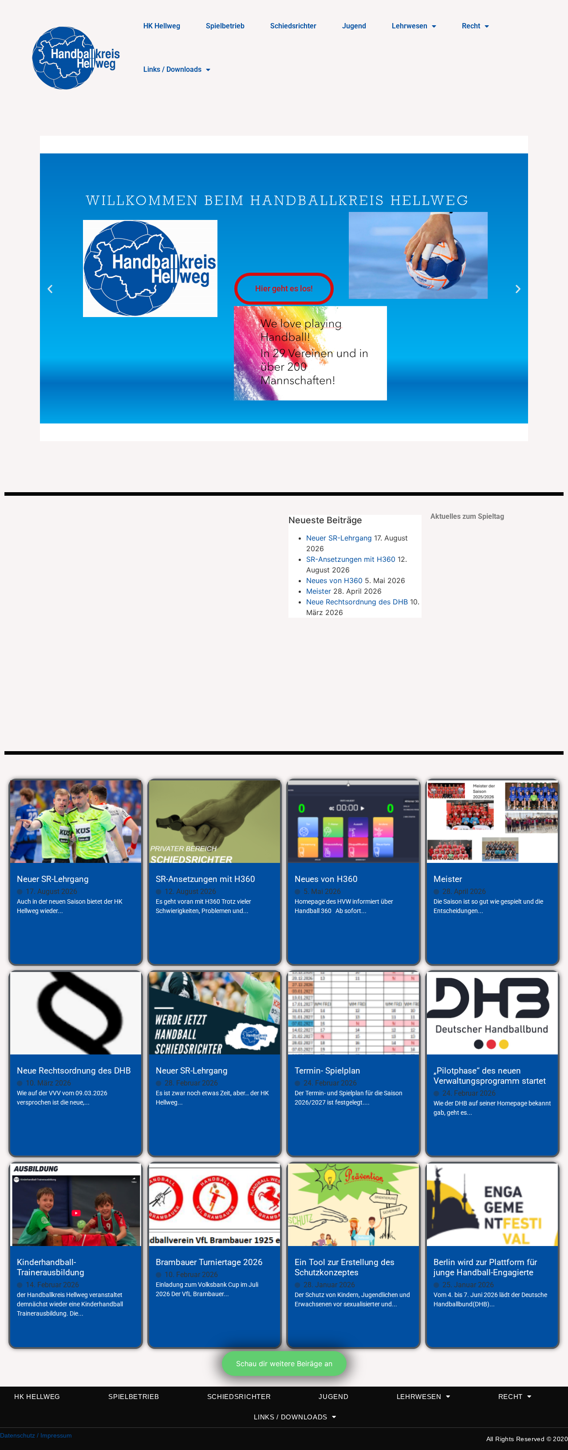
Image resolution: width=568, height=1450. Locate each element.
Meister (318, 591)
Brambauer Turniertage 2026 (209, 1262)
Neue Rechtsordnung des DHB (357, 601)
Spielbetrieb (225, 26)
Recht (471, 26)
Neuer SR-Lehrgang (339, 537)
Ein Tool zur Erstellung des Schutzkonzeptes (344, 1267)
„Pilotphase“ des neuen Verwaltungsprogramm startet (490, 1076)
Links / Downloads (172, 69)
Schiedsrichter (293, 26)
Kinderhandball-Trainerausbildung (50, 1267)
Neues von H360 (334, 580)
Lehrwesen (409, 26)
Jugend (354, 26)
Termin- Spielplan (327, 1071)
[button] (49, 288)
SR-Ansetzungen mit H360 (350, 559)
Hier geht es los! (284, 288)
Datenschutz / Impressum (36, 1435)
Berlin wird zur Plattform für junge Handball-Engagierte (485, 1267)
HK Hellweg (161, 26)
